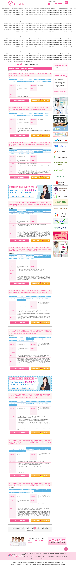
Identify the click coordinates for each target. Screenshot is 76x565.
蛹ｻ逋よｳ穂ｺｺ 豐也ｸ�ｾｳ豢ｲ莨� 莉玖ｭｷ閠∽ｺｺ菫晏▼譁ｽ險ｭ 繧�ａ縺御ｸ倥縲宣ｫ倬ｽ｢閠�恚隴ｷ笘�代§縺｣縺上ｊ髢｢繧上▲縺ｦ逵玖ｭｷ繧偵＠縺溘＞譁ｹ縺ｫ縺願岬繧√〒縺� (29, 291)
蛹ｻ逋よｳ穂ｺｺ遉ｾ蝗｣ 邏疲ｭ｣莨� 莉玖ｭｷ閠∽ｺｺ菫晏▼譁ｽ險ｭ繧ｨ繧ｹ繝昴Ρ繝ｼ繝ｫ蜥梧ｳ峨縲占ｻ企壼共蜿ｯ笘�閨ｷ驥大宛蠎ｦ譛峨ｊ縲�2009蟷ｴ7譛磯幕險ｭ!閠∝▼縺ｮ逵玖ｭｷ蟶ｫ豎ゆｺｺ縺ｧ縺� (30, 144)
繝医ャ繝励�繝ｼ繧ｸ (11, 61)
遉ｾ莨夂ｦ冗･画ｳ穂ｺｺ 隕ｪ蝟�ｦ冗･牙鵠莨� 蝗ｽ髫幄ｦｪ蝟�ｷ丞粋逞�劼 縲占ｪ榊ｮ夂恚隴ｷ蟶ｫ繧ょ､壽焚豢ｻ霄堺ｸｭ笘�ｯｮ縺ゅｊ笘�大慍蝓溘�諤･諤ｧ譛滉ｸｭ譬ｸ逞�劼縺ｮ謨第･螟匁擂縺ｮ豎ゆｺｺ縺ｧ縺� (30, 442)
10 (45, 528)
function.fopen (32, 10)
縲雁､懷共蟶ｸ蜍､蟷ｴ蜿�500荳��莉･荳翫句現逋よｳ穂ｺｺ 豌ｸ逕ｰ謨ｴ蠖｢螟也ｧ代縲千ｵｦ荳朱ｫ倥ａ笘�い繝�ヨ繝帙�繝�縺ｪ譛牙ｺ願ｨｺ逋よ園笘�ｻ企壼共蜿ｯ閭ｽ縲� (30, 108)
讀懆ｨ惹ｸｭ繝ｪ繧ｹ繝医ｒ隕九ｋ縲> (60, 92)
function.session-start (11, 8)
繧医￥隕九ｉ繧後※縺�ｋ (25, 70)
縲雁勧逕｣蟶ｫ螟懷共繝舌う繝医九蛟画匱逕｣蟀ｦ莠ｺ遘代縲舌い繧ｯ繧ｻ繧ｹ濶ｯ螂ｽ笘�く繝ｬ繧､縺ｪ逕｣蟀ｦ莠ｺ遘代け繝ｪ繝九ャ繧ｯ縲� (30, 74)
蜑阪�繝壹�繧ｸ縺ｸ (16, 528)
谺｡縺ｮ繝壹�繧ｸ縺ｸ (29, 530)
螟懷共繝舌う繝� (29, 61)
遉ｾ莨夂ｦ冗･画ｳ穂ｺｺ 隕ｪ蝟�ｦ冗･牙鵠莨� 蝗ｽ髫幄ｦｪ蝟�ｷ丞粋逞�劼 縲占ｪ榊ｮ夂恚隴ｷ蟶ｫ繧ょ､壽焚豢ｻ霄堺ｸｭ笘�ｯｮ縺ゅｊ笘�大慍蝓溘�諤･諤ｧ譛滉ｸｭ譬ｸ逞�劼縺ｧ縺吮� (29, 484)
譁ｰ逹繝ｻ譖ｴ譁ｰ (16, 70)
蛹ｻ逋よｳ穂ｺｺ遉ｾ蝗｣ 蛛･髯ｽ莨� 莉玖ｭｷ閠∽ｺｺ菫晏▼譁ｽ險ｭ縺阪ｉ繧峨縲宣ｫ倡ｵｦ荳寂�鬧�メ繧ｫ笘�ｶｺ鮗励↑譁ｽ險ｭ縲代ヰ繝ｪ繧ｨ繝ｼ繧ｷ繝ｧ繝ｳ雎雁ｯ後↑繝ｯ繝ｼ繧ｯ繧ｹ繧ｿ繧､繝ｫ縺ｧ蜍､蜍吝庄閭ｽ (30, 204)
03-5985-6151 (56, 4)
